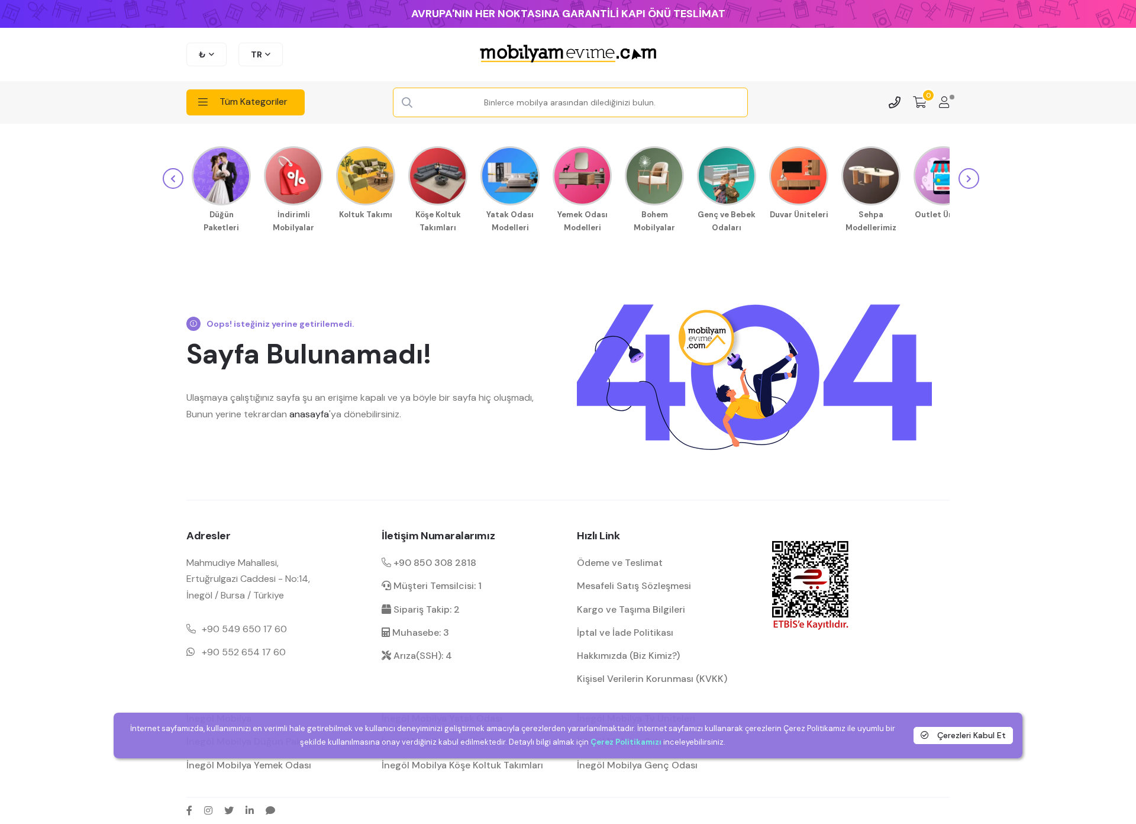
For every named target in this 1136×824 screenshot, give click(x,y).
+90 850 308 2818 (433, 562)
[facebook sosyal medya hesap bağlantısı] (189, 810)
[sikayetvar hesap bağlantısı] (270, 810)
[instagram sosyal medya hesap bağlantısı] (208, 810)
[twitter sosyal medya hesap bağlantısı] (229, 810)
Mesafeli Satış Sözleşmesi (634, 586)
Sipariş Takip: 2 (425, 609)
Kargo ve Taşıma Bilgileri (631, 609)
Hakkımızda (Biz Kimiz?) (628, 655)
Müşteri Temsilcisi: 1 (436, 586)
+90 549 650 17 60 (244, 629)
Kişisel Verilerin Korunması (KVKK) (652, 678)
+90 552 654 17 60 (244, 652)
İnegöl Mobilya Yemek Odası (248, 765)
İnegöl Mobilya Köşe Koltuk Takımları (462, 765)
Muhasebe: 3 (419, 632)
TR (256, 54)
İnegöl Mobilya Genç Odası (637, 765)
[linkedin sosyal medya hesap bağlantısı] (250, 810)
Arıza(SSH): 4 (421, 655)
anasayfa (309, 414)
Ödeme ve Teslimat (620, 562)
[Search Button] (407, 103)
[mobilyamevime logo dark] (568, 54)
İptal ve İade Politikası (625, 632)
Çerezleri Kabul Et (970, 735)
